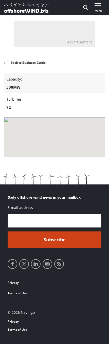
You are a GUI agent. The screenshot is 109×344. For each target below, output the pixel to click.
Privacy (13, 282)
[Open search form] (85, 7)
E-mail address (20, 207)
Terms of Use (17, 293)
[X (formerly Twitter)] (24, 264)
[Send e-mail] (47, 264)
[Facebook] (12, 264)
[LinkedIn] (36, 264)
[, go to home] (26, 8)
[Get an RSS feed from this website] (59, 264)
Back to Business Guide (28, 62)
